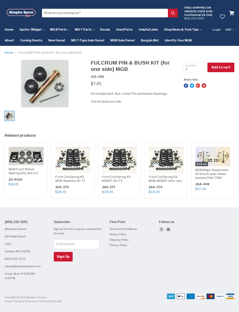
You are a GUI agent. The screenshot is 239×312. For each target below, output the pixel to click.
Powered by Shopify (50, 301)
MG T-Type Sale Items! (87, 40)
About (9, 40)
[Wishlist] (222, 16)
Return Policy (118, 234)
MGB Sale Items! (122, 40)
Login (216, 29)
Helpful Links (148, 29)
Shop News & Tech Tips (181, 29)
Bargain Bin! (150, 40)
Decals (105, 29)
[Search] (173, 13)
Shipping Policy (119, 240)
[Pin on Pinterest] (204, 85)
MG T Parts (83, 29)
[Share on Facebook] (186, 85)
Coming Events (31, 40)
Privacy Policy (118, 245)
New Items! (56, 40)
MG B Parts (58, 29)
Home (9, 29)
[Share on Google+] (198, 85)
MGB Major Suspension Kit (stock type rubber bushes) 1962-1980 (211, 174)
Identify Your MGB (178, 40)
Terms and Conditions (123, 229)
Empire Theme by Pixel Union (21, 301)
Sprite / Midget (31, 29)
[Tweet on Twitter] (192, 85)
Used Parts (124, 29)
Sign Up (63, 256)
